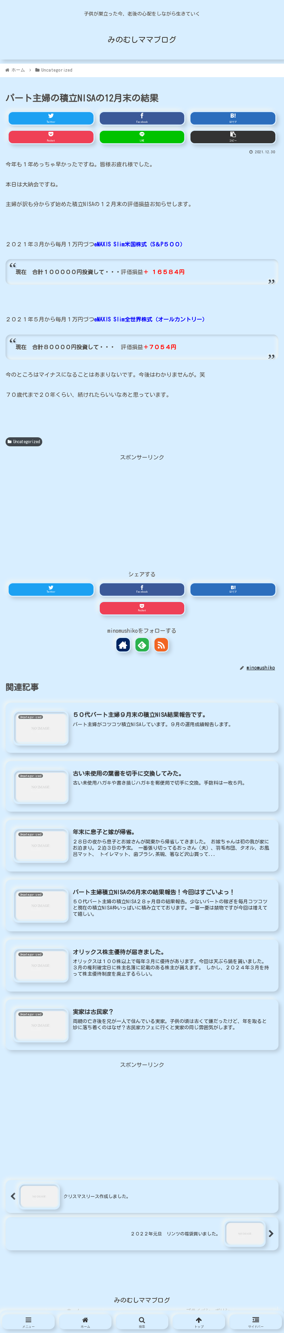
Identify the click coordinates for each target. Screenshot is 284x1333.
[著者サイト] (123, 644)
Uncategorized (26, 441)
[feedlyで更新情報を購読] (142, 644)
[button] (258, 888)
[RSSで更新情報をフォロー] (161, 644)
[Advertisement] (142, 511)
